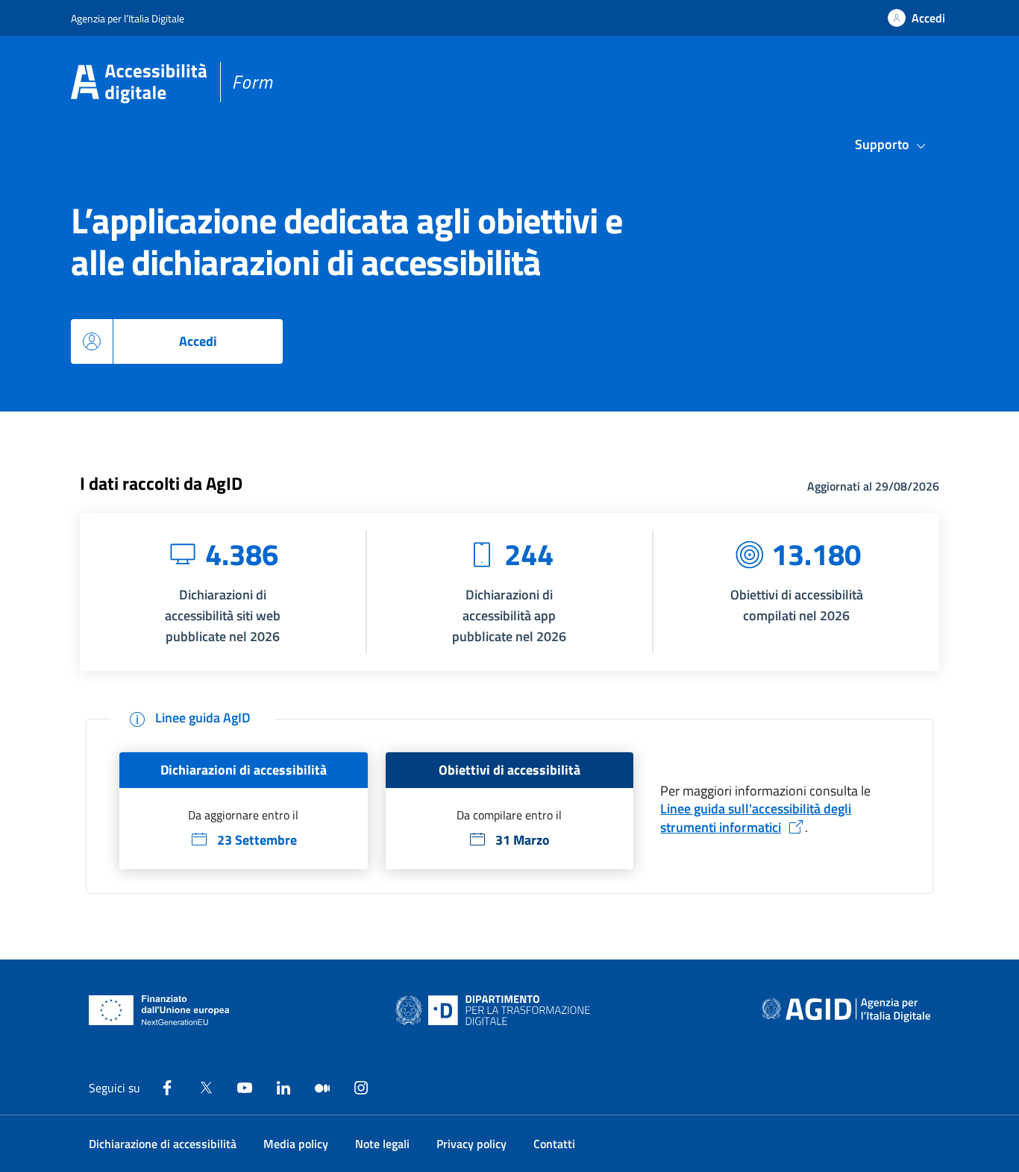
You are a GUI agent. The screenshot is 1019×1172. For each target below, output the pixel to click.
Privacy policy (471, 1144)
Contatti (554, 1144)
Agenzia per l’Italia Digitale (127, 18)
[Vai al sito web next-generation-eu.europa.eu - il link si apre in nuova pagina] (159, 1010)
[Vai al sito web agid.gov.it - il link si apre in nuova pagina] (846, 1010)
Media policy (295, 1144)
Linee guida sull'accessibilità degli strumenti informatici (755, 817)
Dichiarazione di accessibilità (162, 1144)
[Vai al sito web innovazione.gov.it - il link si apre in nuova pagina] (496, 1010)
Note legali (382, 1144)
